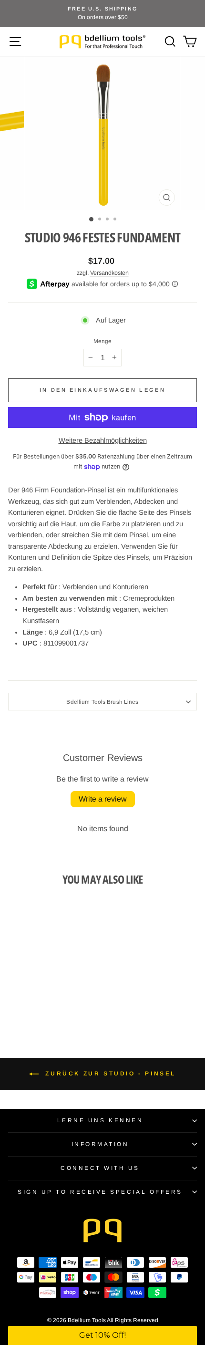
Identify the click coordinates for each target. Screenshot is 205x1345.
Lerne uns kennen (100, 1120)
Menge (102, 341)
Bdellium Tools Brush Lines (102, 702)
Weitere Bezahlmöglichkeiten (103, 440)
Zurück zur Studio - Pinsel (109, 1073)
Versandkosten (109, 273)
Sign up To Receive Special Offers (100, 1192)
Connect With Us (100, 1168)
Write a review (103, 799)
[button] (102, 1335)
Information (100, 1144)
